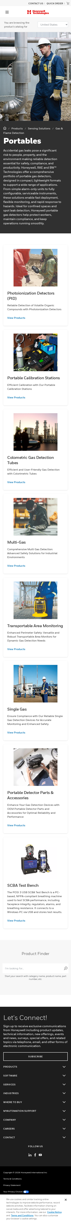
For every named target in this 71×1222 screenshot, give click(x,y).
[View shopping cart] (67, 3)
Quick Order (55, 3)
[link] (35, 318)
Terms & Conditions (12, 1178)
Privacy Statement (11, 1185)
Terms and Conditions (22, 1215)
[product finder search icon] (66, 968)
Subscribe (35, 1056)
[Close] (65, 1199)
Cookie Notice (54, 1212)
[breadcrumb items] (5, 128)
